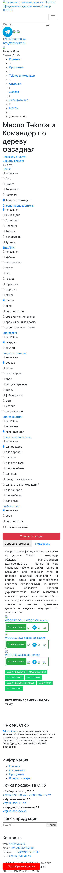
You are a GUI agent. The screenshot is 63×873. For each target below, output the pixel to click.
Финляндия (13, 215)
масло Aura (45, 683)
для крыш (12, 500)
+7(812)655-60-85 (15, 811)
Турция (10, 242)
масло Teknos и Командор (20, 683)
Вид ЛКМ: (9, 247)
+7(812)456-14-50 (14, 803)
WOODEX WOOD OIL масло (22, 655)
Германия (12, 220)
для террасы (14, 452)
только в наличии (17, 527)
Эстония (11, 226)
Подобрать (42, 543)
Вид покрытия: (12, 416)
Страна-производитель (18, 205)
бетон (9, 368)
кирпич (10, 389)
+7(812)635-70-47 (14, 795)
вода (9, 515)
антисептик (13, 262)
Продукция (16, 774)
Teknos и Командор (18, 200)
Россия (10, 231)
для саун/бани (15, 468)
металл (10, 406)
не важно (12, 173)
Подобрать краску (21, 866)
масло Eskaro (14, 688)
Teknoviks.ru (9, 731)
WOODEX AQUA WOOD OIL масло (27, 620)
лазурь (10, 278)
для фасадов (14, 446)
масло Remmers (37, 672)
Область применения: (17, 437)
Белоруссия (14, 236)
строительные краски (20, 327)
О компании (17, 770)
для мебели (13, 495)
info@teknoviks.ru (14, 43)
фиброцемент (15, 395)
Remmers (11, 194)
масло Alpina (33, 677)
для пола (11, 473)
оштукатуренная (16, 384)
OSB (8, 400)
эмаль (10, 295)
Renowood (12, 189)
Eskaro (10, 184)
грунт (9, 268)
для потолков (15, 463)
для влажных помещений (22, 484)
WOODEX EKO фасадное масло (25, 637)
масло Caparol (14, 677)
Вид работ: (10, 333)
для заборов (14, 490)
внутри (10, 347)
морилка (11, 289)
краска (10, 257)
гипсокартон (14, 373)
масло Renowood (16, 672)
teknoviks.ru (17, 844)
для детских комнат (19, 479)
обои (9, 379)
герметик (12, 284)
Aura (8, 178)
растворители (15, 311)
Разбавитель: (11, 506)
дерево (10, 362)
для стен (11, 457)
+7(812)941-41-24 (20, 856)
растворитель (15, 521)
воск (9, 305)
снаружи (11, 342)
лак (8, 273)
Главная (14, 766)
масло (10, 300)
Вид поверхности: (14, 353)
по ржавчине (14, 411)
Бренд (7, 169)
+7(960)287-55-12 (39, 795)
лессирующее (15, 431)
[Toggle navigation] (53, 17)
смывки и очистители (20, 316)
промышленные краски (21, 322)
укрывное (12, 426)
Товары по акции (31, 536)
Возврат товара (19, 778)
